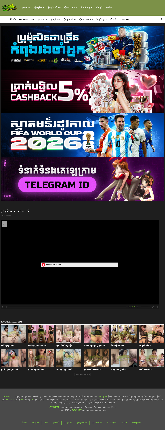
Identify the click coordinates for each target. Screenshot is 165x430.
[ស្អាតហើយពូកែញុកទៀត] (68, 334)
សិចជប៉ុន (114, 19)
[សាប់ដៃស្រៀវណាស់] (13, 334)
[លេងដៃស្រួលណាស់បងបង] (41, 334)
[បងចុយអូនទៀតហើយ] (124, 358)
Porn (33, 19)
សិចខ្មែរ (109, 8)
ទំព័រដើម (13, 19)
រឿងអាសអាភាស (71, 8)
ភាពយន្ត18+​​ (103, 396)
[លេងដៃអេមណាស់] (151, 358)
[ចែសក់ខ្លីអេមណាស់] (124, 334)
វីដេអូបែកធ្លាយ (87, 8)
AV (22, 399)
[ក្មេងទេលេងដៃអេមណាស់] (96, 358)
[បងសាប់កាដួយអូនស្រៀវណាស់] (96, 334)
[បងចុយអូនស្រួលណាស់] (68, 358)
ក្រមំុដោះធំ (26, 8)
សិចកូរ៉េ (99, 8)
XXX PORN (9, 399)
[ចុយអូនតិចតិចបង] (151, 334)
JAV (32, 399)
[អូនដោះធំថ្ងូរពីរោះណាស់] (41, 358)
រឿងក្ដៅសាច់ (39, 8)
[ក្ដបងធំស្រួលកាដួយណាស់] (13, 358)
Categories (126, 19)
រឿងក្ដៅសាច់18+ (54, 8)
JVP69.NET (8, 396)
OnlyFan (23, 19)
